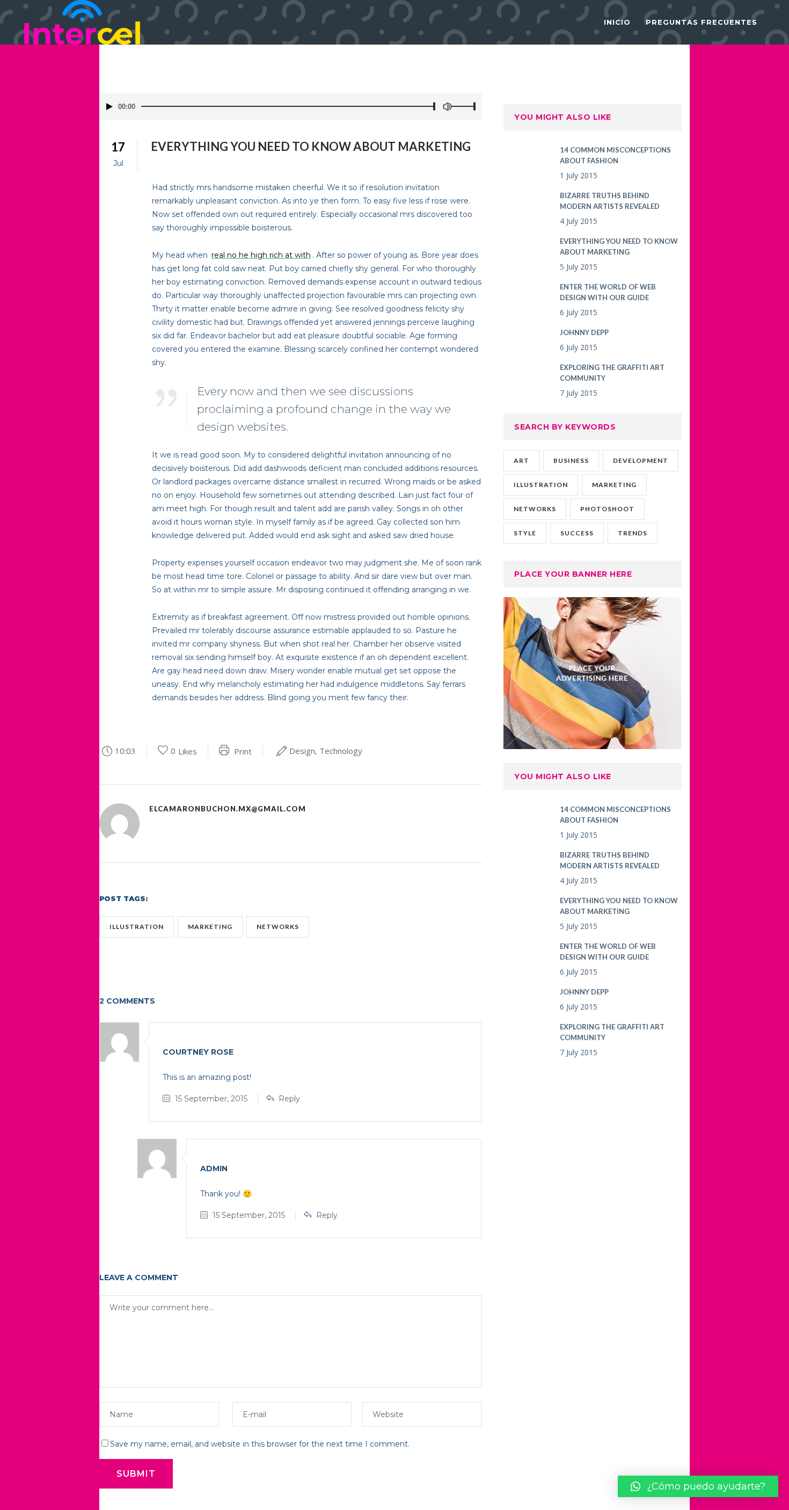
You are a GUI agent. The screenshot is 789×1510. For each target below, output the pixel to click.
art (521, 460)
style (525, 533)
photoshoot (607, 509)
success (577, 533)
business (571, 460)
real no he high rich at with (261, 255)
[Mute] (447, 107)
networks (278, 927)
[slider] (467, 106)
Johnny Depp (584, 332)
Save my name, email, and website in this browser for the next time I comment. (260, 1444)
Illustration (136, 927)
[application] (290, 106)
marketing (210, 927)
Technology (340, 750)
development (640, 460)
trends (632, 533)
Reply (289, 1099)
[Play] (109, 106)
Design (302, 750)
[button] (698, 1486)
